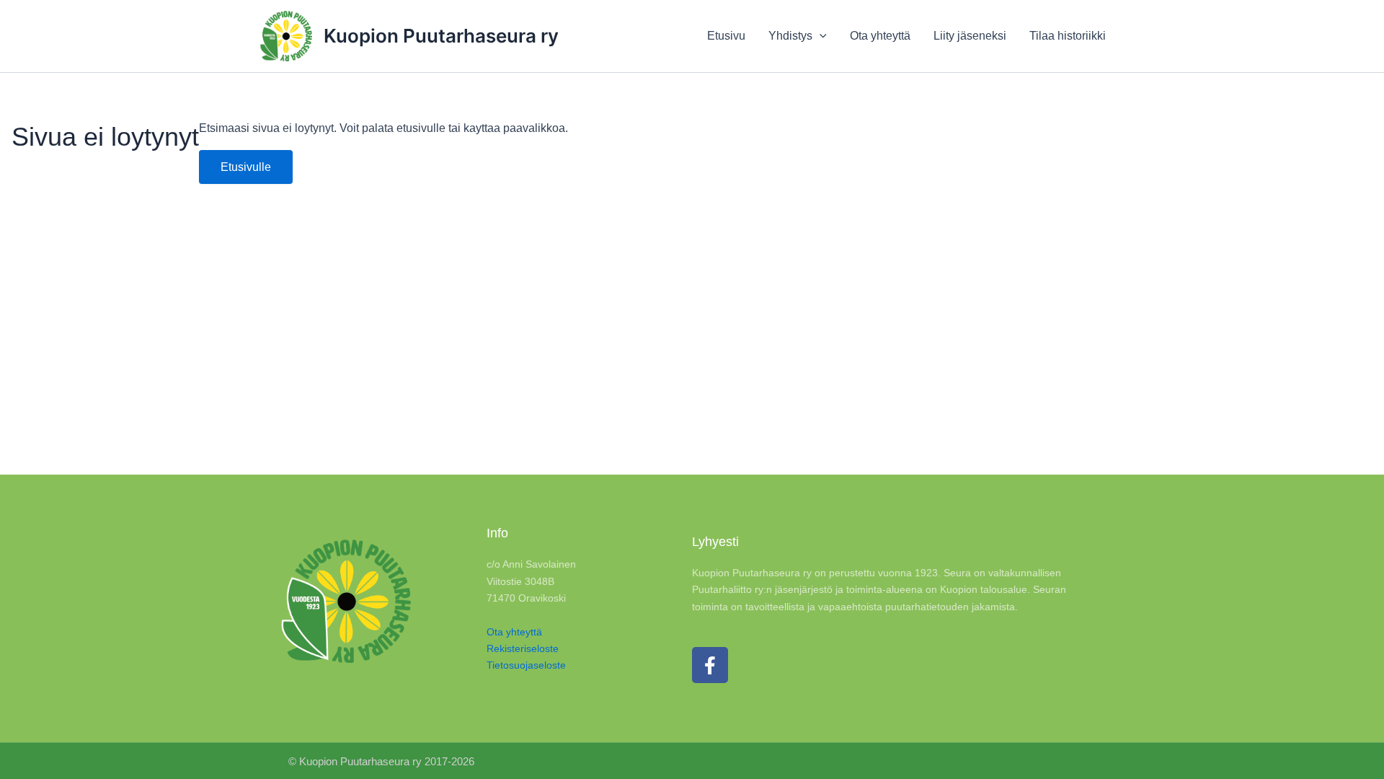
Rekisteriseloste (523, 648)
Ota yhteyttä (514, 632)
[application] (819, 36)
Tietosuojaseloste (526, 665)
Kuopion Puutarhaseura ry (441, 36)
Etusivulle (246, 167)
